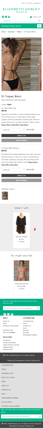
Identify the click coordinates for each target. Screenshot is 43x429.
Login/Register (37, 3)
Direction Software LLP (32, 360)
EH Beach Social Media (10, 326)
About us (6, 321)
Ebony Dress (6, 125)
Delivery (26, 330)
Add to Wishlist (21, 140)
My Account (29, 3)
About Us (5, 386)
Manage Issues (8, 347)
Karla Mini (15, 125)
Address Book (8, 349)
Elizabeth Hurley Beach (11, 26)
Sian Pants (24, 125)
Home (23, 3)
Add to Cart (21, 135)
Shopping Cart (8, 330)
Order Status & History (11, 345)
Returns (26, 332)
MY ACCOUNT (6, 402)
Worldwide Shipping (30, 335)
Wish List (9, 332)
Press (5, 323)
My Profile (6, 340)
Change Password (9, 342)
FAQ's (24, 328)
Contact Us (27, 326)
